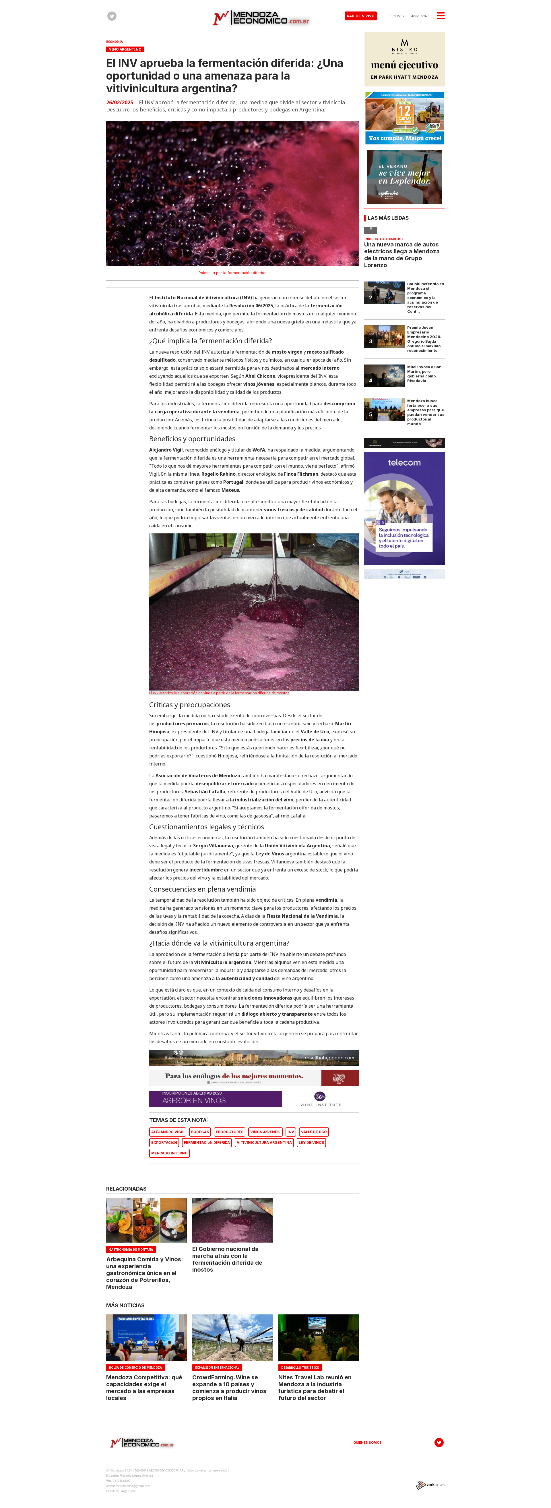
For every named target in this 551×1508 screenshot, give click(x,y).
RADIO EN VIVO (361, 16)
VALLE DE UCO (314, 1132)
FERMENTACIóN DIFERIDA (207, 1142)
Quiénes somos (367, 1442)
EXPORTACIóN (164, 1142)
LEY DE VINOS (311, 1142)
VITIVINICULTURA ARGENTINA (264, 1142)
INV (291, 1132)
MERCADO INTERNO (169, 1153)
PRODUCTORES (229, 1132)
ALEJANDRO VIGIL (167, 1132)
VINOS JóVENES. (265, 1132)
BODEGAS (200, 1132)
